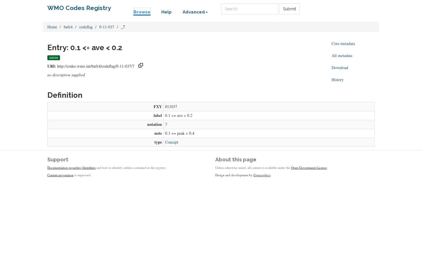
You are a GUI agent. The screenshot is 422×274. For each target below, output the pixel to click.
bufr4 (68, 27)
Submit (289, 9)
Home (52, 27)
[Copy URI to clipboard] (140, 66)
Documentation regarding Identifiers (71, 167)
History (338, 79)
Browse (141, 12)
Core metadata (343, 43)
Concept (171, 142)
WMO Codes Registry (79, 7)
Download (340, 67)
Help (166, 12)
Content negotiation (60, 175)
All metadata (342, 55)
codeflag (86, 27)
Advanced (194, 12)
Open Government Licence (309, 167)
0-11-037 (106, 27)
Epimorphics (261, 175)
